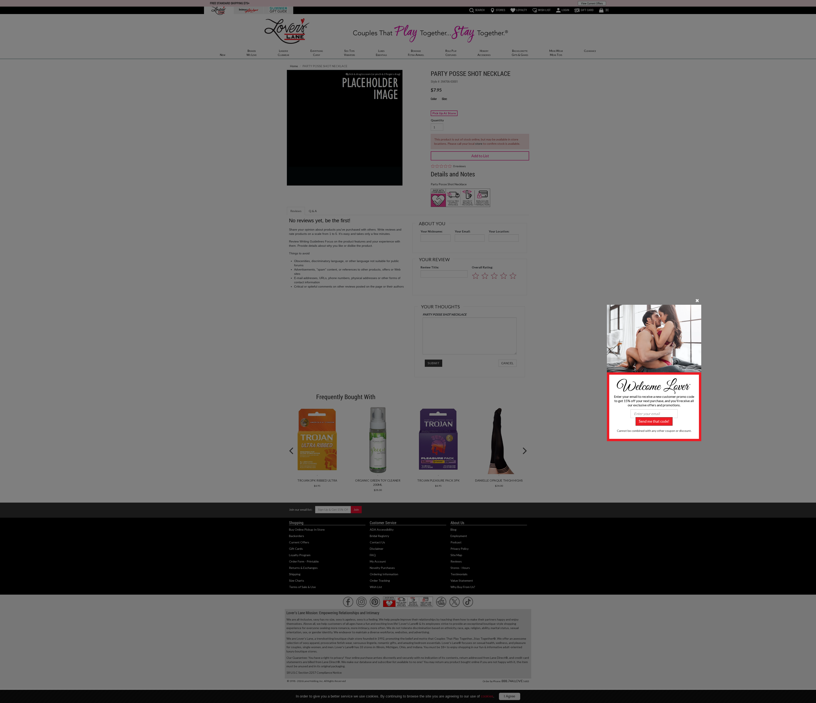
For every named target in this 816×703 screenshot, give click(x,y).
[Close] (697, 300)
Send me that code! (654, 421)
